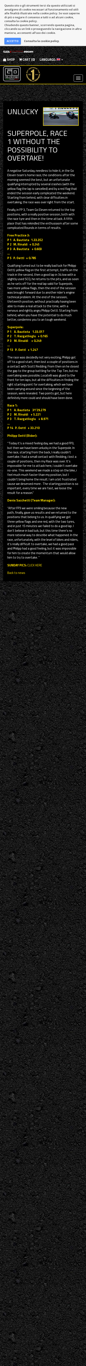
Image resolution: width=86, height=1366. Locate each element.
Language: (48, 59)
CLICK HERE (34, 565)
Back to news (16, 572)
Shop (10, 59)
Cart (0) (28, 59)
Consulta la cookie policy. (42, 41)
